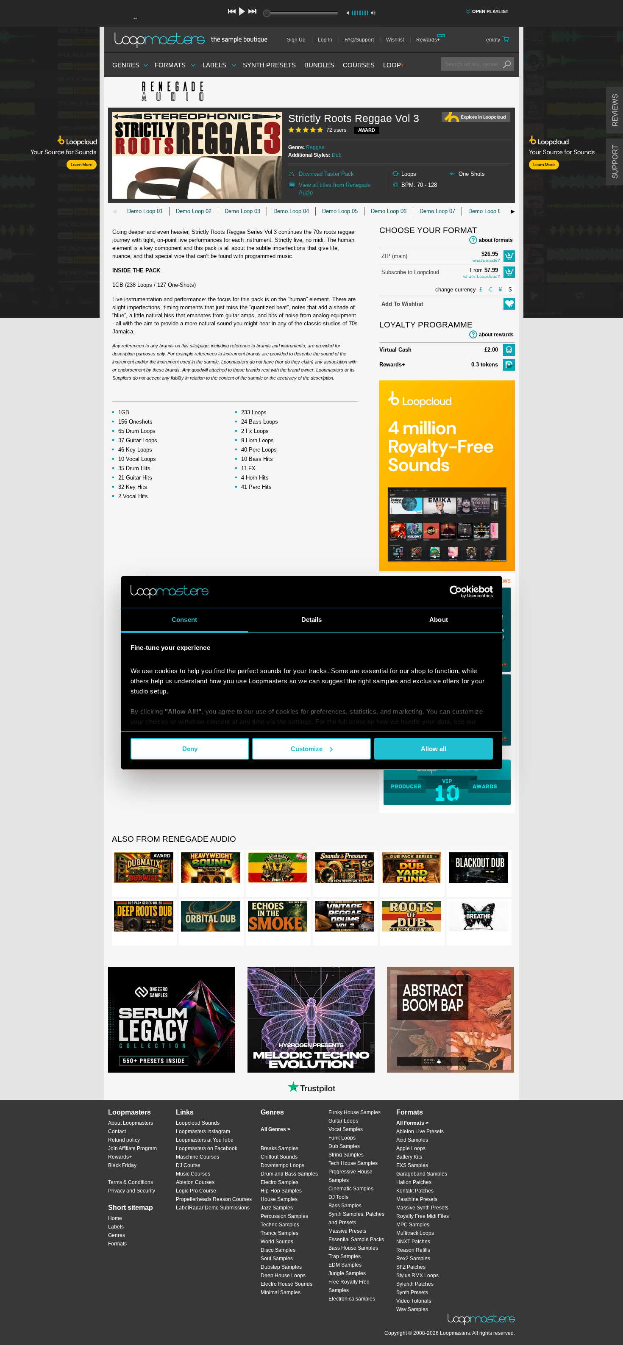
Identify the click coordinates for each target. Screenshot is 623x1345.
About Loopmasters (130, 1123)
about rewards (496, 335)
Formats (170, 65)
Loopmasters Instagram (203, 1131)
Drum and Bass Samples (289, 1174)
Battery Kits (409, 1157)
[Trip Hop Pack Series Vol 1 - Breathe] (478, 918)
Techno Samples (280, 1225)
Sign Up (296, 39)
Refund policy (124, 1140)
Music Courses (193, 1174)
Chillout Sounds (279, 1157)
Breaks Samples (279, 1148)
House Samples (279, 1199)
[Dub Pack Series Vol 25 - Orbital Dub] (210, 918)
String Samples (346, 1155)
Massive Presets (347, 1231)
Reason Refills (413, 1250)
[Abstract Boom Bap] (450, 1020)
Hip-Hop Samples (281, 1191)
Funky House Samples (354, 1112)
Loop (394, 65)
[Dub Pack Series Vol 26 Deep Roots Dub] (143, 918)
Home (115, 1218)
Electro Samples (279, 1182)
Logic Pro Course (196, 1191)
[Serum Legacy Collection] (171, 1020)
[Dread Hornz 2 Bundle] (277, 869)
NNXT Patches (413, 1242)
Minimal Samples (280, 1292)
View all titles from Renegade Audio (334, 189)
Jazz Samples (277, 1208)
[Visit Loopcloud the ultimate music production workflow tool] (447, 569)
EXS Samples (412, 1165)
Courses (359, 65)
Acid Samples (412, 1140)
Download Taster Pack (326, 174)
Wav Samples (412, 1309)
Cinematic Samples (350, 1189)
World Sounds (277, 1242)
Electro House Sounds (286, 1284)
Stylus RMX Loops (417, 1275)
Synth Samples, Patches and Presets (356, 1218)
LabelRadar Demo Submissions (213, 1208)
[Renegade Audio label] (171, 92)
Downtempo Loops (282, 1165)
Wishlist (395, 39)
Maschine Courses (197, 1157)
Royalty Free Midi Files (422, 1216)
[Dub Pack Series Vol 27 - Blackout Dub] (478, 869)
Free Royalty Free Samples (349, 1286)
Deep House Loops (283, 1275)
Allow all (433, 748)
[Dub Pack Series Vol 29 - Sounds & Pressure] (344, 869)
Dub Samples (344, 1146)
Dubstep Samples (281, 1267)
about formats (496, 240)
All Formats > (412, 1123)
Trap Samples (344, 1256)
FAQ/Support (359, 39)
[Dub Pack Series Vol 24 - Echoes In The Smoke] (277, 918)
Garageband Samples (421, 1174)
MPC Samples (412, 1225)
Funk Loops (342, 1138)
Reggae (315, 147)
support (615, 162)
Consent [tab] (184, 619)
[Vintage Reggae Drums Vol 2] (344, 918)
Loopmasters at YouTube (205, 1140)
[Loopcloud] (50, 174)
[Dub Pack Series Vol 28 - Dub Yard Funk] (411, 869)
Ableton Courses (195, 1182)
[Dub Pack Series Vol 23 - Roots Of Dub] (411, 918)
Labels (214, 65)
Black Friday (122, 1165)
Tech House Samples (353, 1163)
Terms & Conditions (130, 1182)
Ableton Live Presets (420, 1131)
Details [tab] (311, 619)
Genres (125, 65)
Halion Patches (413, 1182)
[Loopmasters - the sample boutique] (193, 40)
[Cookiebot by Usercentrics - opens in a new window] (456, 591)
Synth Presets (269, 65)
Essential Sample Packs (356, 1239)
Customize (307, 748)
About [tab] (438, 619)
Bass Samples (345, 1206)
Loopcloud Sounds (198, 1123)
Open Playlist (490, 11)
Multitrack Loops (415, 1233)
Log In (325, 39)
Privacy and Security (131, 1191)
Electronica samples (351, 1299)
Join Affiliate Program (132, 1148)
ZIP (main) (394, 256)
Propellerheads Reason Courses (214, 1199)
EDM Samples (345, 1265)
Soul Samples (277, 1259)
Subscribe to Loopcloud (410, 272)
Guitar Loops (343, 1121)
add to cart (509, 256)
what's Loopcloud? (481, 276)
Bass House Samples (353, 1248)
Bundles (319, 65)
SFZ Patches (411, 1267)
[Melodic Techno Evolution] (311, 1020)
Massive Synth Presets (422, 1208)
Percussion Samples (284, 1216)
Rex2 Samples (413, 1259)
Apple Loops (411, 1148)
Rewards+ (428, 39)
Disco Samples (278, 1250)
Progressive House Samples (350, 1176)
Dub (337, 155)
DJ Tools (338, 1197)
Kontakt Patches (415, 1191)
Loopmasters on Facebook (206, 1148)
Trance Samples (279, 1233)
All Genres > (275, 1129)
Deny (189, 748)
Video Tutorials (413, 1301)
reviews (615, 110)
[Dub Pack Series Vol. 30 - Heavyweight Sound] (210, 869)
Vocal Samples (345, 1129)
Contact (117, 1131)
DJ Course (188, 1165)
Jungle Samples (347, 1273)
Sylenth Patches (415, 1284)
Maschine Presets (416, 1199)
